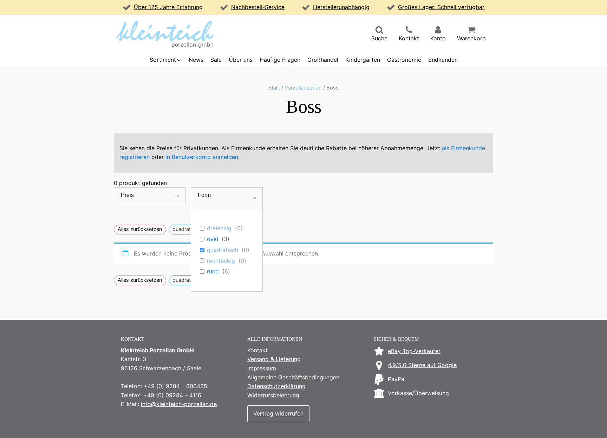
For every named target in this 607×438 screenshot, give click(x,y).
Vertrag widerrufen (278, 413)
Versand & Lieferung (274, 359)
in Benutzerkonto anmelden (201, 156)
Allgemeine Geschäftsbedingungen (293, 377)
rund (213, 271)
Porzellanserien (303, 88)
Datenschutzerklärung (276, 386)
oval (212, 239)
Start (274, 88)
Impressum (261, 368)
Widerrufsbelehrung (273, 395)
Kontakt (257, 350)
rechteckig (221, 260)
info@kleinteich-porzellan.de (179, 403)
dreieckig (219, 228)
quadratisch (222, 249)
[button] (379, 34)
